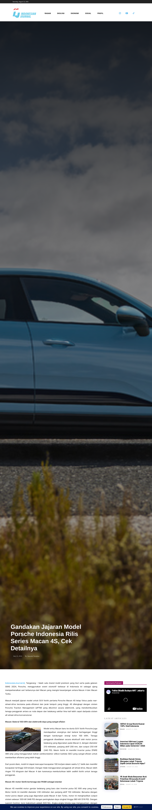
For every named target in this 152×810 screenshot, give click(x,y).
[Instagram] (120, 13)
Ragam (122, 729)
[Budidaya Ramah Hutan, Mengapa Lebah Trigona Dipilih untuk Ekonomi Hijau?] (111, 765)
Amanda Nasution (33, 656)
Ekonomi (123, 749)
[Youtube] (127, 13)
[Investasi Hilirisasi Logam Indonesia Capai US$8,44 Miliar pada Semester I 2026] (111, 748)
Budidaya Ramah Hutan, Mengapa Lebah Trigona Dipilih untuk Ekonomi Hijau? (132, 761)
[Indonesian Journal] (28, 13)
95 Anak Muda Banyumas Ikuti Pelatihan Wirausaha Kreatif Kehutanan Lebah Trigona (133, 779)
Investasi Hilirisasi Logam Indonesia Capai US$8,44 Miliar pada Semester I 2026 (132, 743)
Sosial (122, 784)
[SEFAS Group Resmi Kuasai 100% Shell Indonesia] (111, 730)
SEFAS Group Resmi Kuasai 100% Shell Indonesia (132, 725)
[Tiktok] (133, 13)
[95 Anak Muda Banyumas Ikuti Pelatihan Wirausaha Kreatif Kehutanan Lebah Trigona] (111, 783)
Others (122, 766)
